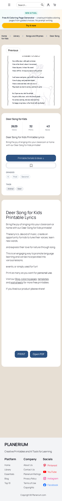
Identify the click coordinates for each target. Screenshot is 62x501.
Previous (13, 50)
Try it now (31, 25)
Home (4, 36)
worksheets (17, 282)
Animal (10, 188)
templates (43, 279)
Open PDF (38, 354)
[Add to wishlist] (31, 165)
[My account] (48, 5)
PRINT (21, 354)
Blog (17, 279)
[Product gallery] (31, 81)
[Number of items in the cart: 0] (55, 5)
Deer (20, 188)
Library (16, 36)
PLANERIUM (16, 444)
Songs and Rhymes (34, 36)
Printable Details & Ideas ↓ (31, 158)
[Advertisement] (31, 320)
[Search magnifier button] (42, 4)
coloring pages (29, 279)
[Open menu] (9, 5)
